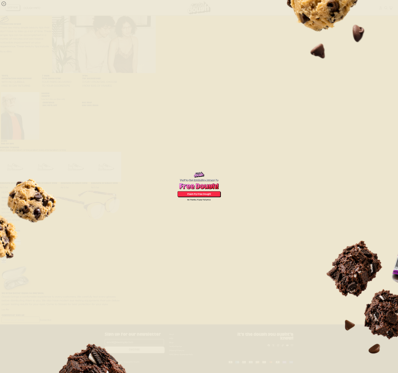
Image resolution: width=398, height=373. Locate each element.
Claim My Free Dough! (199, 194)
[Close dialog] (4, 4)
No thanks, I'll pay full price (199, 200)
